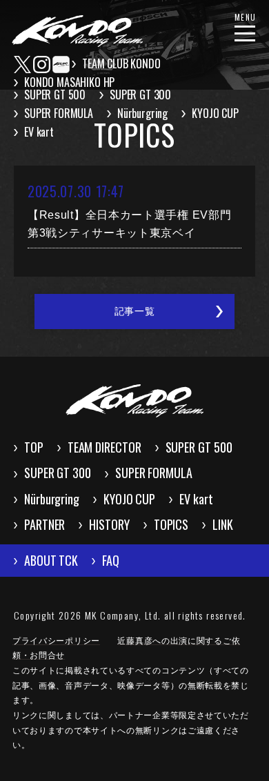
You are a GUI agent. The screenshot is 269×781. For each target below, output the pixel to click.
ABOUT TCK (51, 560)
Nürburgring (142, 113)
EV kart (39, 131)
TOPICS (171, 524)
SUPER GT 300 (140, 94)
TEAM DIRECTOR (104, 447)
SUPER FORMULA (58, 113)
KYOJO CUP (215, 113)
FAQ (110, 560)
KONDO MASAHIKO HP (69, 82)
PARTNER (44, 524)
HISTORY (109, 524)
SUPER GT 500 (55, 94)
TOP (33, 447)
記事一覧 (134, 311)
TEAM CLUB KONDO (121, 63)
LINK (222, 524)
